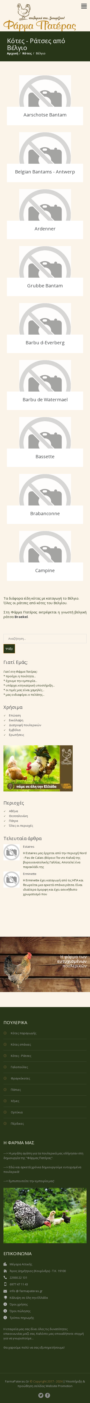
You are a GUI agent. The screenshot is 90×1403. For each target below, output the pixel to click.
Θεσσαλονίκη (18, 816)
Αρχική (12, 53)
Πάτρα (13, 821)
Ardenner (45, 229)
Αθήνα (13, 811)
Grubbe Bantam (45, 285)
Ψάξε (9, 649)
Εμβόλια (15, 730)
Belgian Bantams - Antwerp (45, 172)
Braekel (21, 616)
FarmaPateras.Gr (17, 1381)
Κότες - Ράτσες (21, 1056)
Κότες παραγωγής (23, 1033)
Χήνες (15, 1101)
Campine (45, 570)
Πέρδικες (17, 1123)
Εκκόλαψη (16, 720)
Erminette (29, 874)
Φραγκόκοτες (20, 1078)
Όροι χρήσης (19, 1304)
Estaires (28, 846)
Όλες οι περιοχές (21, 825)
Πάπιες (16, 1090)
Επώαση (15, 715)
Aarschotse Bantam (45, 115)
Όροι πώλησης (20, 1311)
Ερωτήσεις (16, 735)
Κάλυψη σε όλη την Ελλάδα (29, 1298)
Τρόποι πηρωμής (22, 1318)
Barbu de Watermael (45, 399)
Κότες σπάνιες (21, 1044)
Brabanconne (45, 513)
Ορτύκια (17, 1112)
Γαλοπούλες (19, 1067)
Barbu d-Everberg (45, 342)
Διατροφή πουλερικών (25, 725)
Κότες (27, 53)
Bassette (45, 456)
